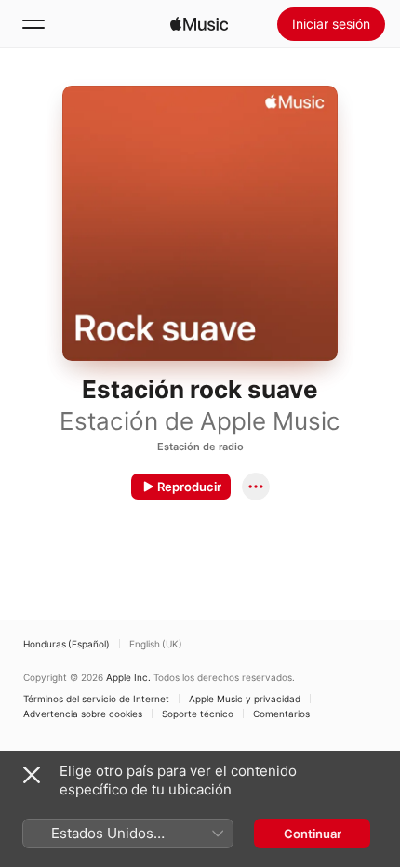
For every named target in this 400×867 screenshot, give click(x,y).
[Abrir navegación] (33, 24)
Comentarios (281, 713)
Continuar (312, 833)
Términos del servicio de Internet (96, 698)
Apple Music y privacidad (244, 698)
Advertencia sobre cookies (82, 713)
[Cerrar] (31, 775)
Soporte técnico (197, 713)
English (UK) (155, 643)
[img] (199, 24)
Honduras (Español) (66, 643)
